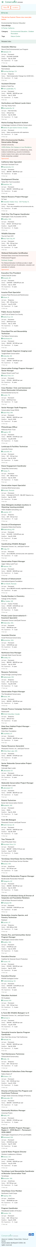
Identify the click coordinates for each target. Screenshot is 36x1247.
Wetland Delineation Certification (14, 253)
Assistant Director (8, 84)
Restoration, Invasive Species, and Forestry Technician (14, 916)
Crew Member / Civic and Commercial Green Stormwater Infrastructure (16, 389)
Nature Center (15, 36)
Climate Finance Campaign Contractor (16, 709)
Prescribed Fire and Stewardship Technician (14, 332)
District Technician (8, 800)
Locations (15, 7)
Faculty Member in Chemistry (12, 596)
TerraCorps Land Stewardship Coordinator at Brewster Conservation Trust (17, 1172)
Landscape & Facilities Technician (14, 446)
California (11, 28)
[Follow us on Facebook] (30, 1235)
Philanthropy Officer (9, 427)
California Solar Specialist (11, 162)
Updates (10, 1239)
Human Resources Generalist (12, 746)
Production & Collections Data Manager (16, 1071)
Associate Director (8, 635)
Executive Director (8, 956)
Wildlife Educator (8, 233)
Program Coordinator (9, 1208)
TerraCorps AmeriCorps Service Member (17, 859)
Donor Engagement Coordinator (13, 466)
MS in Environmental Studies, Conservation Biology (12, 141)
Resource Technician (9, 672)
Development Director (10, 179)
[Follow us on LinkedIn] (32, 1235)
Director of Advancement (11, 579)
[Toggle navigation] (3, 2)
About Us (4, 1239)
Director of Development (11, 524)
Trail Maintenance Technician (12, 1054)
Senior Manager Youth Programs (14, 407)
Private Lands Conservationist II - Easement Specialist (14, 617)
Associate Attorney (8, 47)
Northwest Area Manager (11, 653)
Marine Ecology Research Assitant (14, 122)
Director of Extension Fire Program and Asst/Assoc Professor (16, 1092)
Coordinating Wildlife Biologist (13, 544)
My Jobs (5, 13)
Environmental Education (19, 31)
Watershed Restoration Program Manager (17, 876)
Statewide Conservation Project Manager (17, 783)
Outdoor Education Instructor (12, 66)
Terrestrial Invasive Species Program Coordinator (15, 1033)
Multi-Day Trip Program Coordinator (15, 214)
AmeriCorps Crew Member (11, 1191)
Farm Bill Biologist (8, 820)
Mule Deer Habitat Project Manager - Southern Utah (15, 727)
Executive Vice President (11, 273)
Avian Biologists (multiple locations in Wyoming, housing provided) (16, 506)
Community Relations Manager (13, 1110)
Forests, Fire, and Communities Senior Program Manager (16, 936)
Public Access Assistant (10, 312)
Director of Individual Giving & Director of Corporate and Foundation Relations (17, 897)
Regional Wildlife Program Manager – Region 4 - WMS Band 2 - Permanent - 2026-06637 (16, 1130)
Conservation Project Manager (13, 561)
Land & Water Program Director (13, 1152)
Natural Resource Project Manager (14, 197)
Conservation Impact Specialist (13, 485)
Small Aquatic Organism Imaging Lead (16, 351)
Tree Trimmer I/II (7, 839)
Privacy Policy (18, 1239)
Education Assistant (9, 995)
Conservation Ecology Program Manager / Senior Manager (17, 369)
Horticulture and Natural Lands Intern (16, 103)
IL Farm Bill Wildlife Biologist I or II (15, 1013)
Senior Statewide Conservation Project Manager (16, 764)
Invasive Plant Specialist (10, 292)
